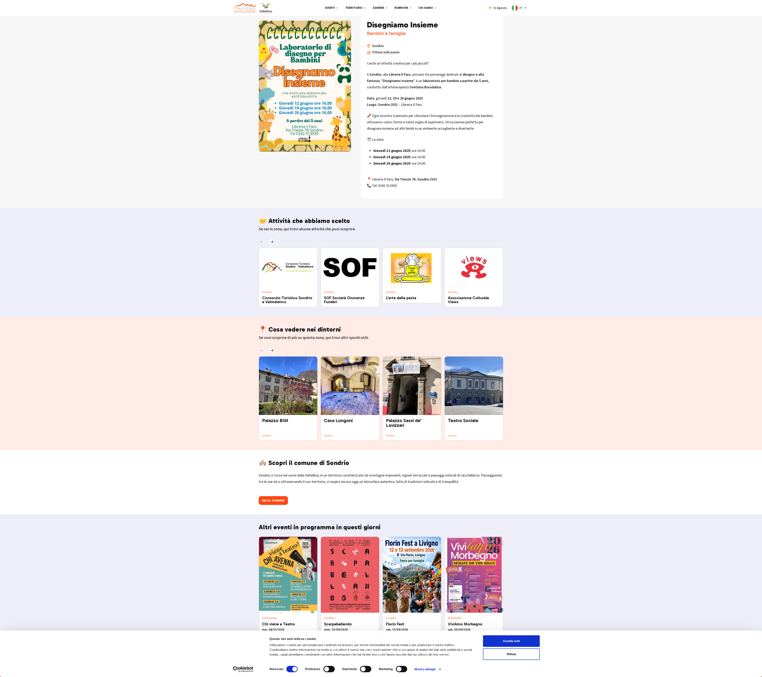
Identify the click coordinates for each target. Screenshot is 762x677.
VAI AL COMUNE (273, 500)
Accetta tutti (511, 641)
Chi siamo (426, 8)
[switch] (329, 669)
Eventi (330, 8)
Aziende (378, 8)
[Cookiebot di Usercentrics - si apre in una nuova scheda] (243, 669)
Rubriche (401, 8)
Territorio (354, 8)
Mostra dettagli (425, 669)
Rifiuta (511, 654)
